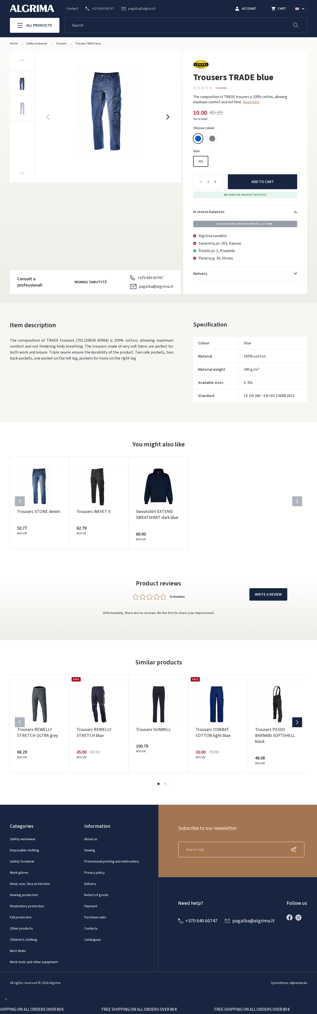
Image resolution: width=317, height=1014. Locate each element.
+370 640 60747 (150, 278)
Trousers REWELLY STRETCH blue (94, 732)
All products (39, 25)
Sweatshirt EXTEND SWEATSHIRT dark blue (157, 514)
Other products (21, 928)
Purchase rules (95, 917)
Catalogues (92, 939)
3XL (200, 161)
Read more (251, 102)
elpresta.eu (298, 982)
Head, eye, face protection (30, 883)
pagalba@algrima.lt (156, 287)
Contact (72, 8)
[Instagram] (299, 917)
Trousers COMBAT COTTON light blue (213, 732)
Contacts (91, 928)
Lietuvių (302, 14)
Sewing (89, 850)
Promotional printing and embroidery (111, 861)
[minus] (200, 181)
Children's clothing (23, 939)
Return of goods (96, 895)
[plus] (215, 181)
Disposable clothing (24, 850)
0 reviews (221, 88)
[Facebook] (291, 917)
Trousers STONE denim (38, 511)
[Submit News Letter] (294, 849)
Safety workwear (22, 839)
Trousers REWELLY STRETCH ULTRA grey (37, 732)
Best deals (18, 950)
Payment (90, 906)
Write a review (268, 594)
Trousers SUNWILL (153, 729)
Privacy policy (94, 872)
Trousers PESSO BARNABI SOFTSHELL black (275, 735)
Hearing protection (24, 895)
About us (90, 839)
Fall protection (20, 917)
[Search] (296, 25)
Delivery (90, 883)
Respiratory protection (27, 906)
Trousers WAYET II (93, 511)
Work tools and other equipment (34, 962)
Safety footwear (22, 861)
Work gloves (19, 872)
